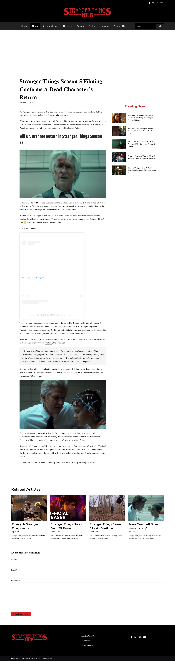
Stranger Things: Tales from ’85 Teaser (66, 526)
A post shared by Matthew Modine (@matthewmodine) (51, 315)
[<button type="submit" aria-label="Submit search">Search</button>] (160, 26)
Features (92, 26)
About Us (87, 640)
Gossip (80, 26)
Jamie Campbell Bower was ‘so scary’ (144, 526)
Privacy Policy (87, 645)
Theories (67, 26)
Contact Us (119, 26)
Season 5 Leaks (50, 26)
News (35, 26)
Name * (14, 559)
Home (24, 26)
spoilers (102, 121)
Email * (14, 570)
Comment (15, 580)
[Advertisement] (87, 48)
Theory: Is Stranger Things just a (25, 526)
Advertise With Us (88, 636)
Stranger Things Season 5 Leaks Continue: (106, 526)
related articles (25, 489)
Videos (105, 26)
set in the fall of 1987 (75, 449)
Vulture (48, 342)
